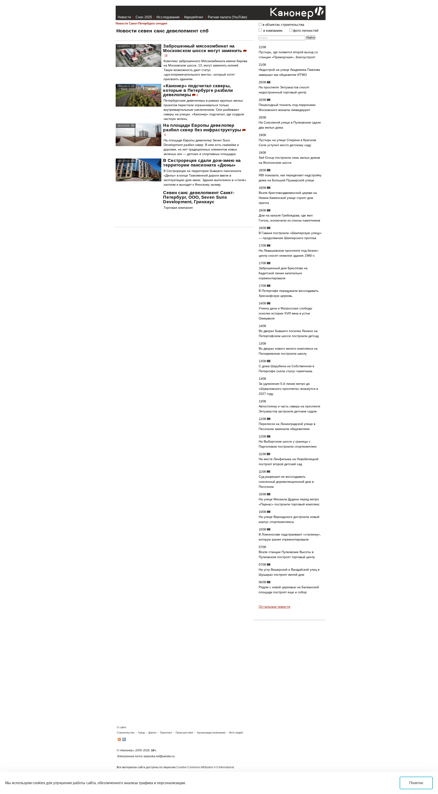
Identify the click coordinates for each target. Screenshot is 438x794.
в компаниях (273, 30)
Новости (124, 17)
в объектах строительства (283, 24)
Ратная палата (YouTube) (227, 17)
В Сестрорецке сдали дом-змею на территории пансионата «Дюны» (202, 162)
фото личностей (305, 30)
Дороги (152, 732)
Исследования (168, 17)
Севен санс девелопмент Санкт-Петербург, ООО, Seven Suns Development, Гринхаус (198, 197)
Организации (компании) (211, 732)
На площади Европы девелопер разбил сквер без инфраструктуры (202, 127)
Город (141, 732)
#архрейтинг (193, 17)
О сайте (121, 727)
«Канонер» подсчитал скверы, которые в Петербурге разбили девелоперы (198, 90)
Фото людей (236, 732)
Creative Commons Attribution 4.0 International (205, 767)
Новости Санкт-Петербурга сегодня (141, 23)
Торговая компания (178, 207)
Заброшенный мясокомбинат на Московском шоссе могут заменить (202, 48)
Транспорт (166, 732)
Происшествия (184, 732)
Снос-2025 (144, 17)
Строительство (125, 732)
